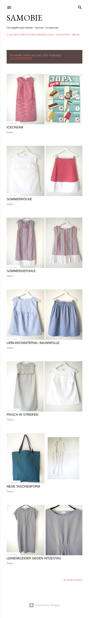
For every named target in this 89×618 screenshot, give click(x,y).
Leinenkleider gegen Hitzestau (34, 558)
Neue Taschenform (23, 486)
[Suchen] (79, 6)
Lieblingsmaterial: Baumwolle (33, 343)
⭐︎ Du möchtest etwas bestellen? (30, 34)
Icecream (15, 127)
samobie (24, 17)
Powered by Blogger (48, 605)
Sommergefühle (21, 271)
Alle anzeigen (21, 58)
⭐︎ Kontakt (63, 34)
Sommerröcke (19, 199)
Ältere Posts (73, 579)
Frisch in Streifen (22, 414)
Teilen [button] (10, 132)
